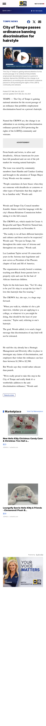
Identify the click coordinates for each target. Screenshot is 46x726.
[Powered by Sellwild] (39, 555)
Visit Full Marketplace (35, 411)
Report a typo (9, 395)
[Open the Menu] (4, 4)
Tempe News (10, 21)
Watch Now (39, 4)
